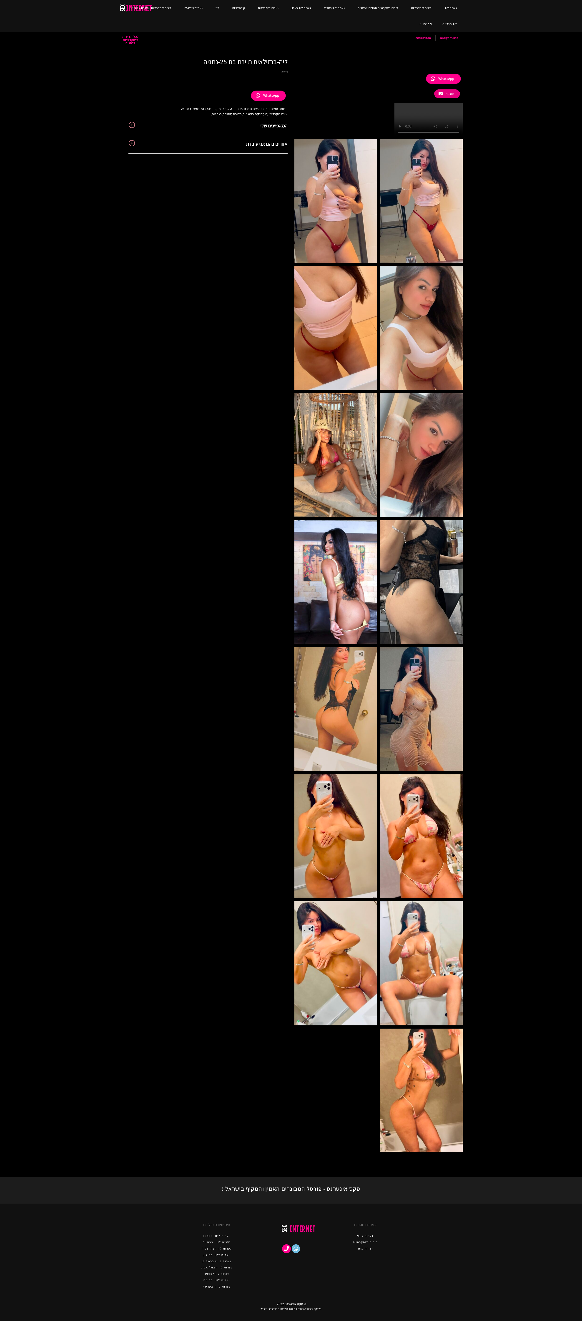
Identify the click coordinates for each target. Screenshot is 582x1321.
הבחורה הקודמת (449, 38)
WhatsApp (446, 78)
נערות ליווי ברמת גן (216, 1261)
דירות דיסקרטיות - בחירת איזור (152, 8)
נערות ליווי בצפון (301, 8)
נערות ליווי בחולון (216, 1255)
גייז (217, 8)
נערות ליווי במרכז (334, 8)
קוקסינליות (238, 8)
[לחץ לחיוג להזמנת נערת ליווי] (286, 1248)
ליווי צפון (427, 24)
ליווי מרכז (451, 24)
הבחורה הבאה (423, 38)
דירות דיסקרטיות (421, 8)
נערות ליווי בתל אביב (217, 1267)
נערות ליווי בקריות (217, 1286)
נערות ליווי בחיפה (216, 1280)
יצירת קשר (365, 1248)
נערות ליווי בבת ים (217, 1242)
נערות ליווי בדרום (268, 8)
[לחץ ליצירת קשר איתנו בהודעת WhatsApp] (296, 1248)
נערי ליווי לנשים (193, 8)
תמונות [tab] (450, 94)
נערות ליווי (450, 8)
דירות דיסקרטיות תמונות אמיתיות (378, 8)
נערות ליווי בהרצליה (217, 1248)
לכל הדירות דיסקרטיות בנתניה (130, 40)
